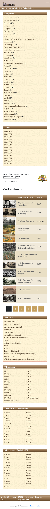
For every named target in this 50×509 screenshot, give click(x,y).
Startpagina (6, 8)
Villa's (6, 100)
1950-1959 (8, 147)
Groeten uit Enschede (11, 47)
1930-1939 (8, 142)
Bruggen (7, 26)
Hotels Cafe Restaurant (12, 50)
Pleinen (6, 74)
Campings (7, 28)
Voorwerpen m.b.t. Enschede (14, 106)
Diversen (7, 31)
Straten (6, 87)
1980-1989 (8, 155)
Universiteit (8, 95)
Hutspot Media (34, 506)
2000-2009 (8, 161)
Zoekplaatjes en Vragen (12, 116)
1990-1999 (8, 158)
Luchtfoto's (8, 58)
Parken (6, 71)
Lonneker (7, 55)
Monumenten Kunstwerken (13, 63)
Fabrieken (7, 34)
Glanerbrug (8, 44)
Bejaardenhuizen (10, 18)
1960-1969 (8, 150)
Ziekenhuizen (9, 114)
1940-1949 (8, 145)
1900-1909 (8, 134)
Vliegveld (7, 103)
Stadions (7, 82)
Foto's (6, 36)
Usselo (6, 98)
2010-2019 (8, 163)
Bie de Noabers (9, 20)
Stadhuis (7, 79)
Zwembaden (8, 119)
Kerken (6, 52)
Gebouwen (8, 42)
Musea (6, 66)
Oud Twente (8, 68)
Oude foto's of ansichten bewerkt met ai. (19, 39)
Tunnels (7, 90)
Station (6, 84)
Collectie (17, 8)
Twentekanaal (9, 92)
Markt (6, 60)
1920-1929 (8, 139)
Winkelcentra (9, 111)
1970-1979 (8, 153)
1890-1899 (8, 131)
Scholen (7, 76)
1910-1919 (8, 137)
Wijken (6, 108)
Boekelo (7, 23)
